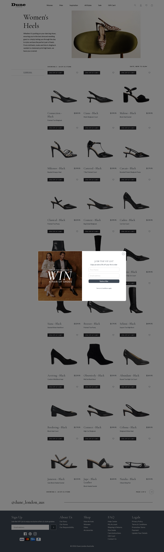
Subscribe (104, 281)
